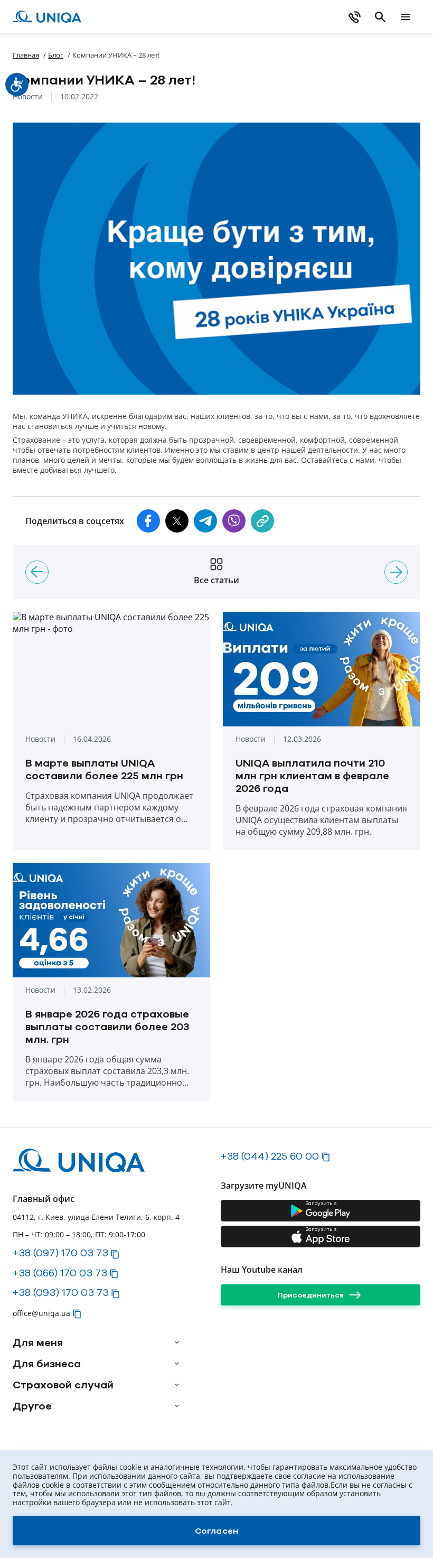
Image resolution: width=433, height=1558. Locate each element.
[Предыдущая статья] (37, 572)
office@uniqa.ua (41, 1313)
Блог (55, 55)
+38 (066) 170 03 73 (60, 1272)
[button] (148, 521)
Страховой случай (63, 1384)
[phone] (354, 16)
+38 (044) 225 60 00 (270, 1156)
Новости (28, 96)
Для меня (38, 1342)
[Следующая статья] (396, 572)
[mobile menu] (405, 16)
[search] (380, 16)
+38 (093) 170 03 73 (61, 1292)
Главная (26, 55)
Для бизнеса (47, 1363)
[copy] (262, 521)
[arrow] (177, 1342)
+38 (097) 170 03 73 (60, 1252)
